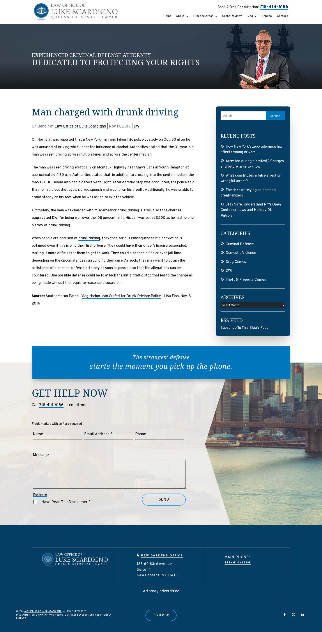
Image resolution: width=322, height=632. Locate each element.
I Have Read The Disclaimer (65, 502)
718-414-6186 (274, 7)
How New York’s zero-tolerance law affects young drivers (251, 149)
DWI (137, 126)
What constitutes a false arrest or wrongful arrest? (251, 178)
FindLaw (21, 618)
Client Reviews (232, 16)
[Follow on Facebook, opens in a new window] (284, 614)
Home (167, 16)
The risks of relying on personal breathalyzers (248, 193)
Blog (250, 16)
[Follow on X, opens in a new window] (293, 614)
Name (38, 434)
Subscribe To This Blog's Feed (245, 328)
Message (41, 455)
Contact (282, 16)
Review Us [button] (161, 615)
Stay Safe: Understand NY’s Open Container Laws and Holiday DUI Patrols (251, 210)
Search (275, 115)
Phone (140, 434)
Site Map (37, 615)
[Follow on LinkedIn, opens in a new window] (302, 614)
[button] (316, 600)
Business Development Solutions (86, 615)
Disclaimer (40, 495)
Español (267, 16)
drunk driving (89, 238)
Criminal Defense (240, 244)
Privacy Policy (53, 615)
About (180, 16)
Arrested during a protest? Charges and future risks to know (252, 164)
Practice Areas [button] (203, 16)
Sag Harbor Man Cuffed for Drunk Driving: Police (121, 296)
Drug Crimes (236, 262)
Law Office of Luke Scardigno (80, 126)
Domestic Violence (241, 253)
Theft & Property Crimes (246, 279)
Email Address (98, 434)
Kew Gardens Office (162, 556)
